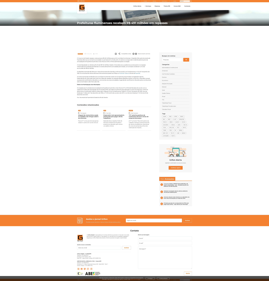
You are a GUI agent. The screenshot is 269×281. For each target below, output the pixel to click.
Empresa (157, 6)
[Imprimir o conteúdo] (116, 53)
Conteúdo (187, 6)
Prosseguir (150, 278)
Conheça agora (175, 167)
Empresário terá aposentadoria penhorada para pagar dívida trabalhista (113, 116)
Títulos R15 (167, 6)
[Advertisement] (134, 36)
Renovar (154, 1)
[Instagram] (91, 268)
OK (186, 59)
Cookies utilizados (163, 278)
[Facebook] (88, 268)
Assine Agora (164, 1)
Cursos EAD (177, 6)
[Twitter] (84, 268)
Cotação (145, 1)
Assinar (187, 220)
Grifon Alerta (137, 6)
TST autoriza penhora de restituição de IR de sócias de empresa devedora (139, 116)
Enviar (188, 273)
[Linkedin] (78, 268)
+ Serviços (148, 6)
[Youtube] (81, 268)
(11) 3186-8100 (82, 1)
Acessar (174, 1)
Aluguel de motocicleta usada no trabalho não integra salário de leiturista (88, 116)
